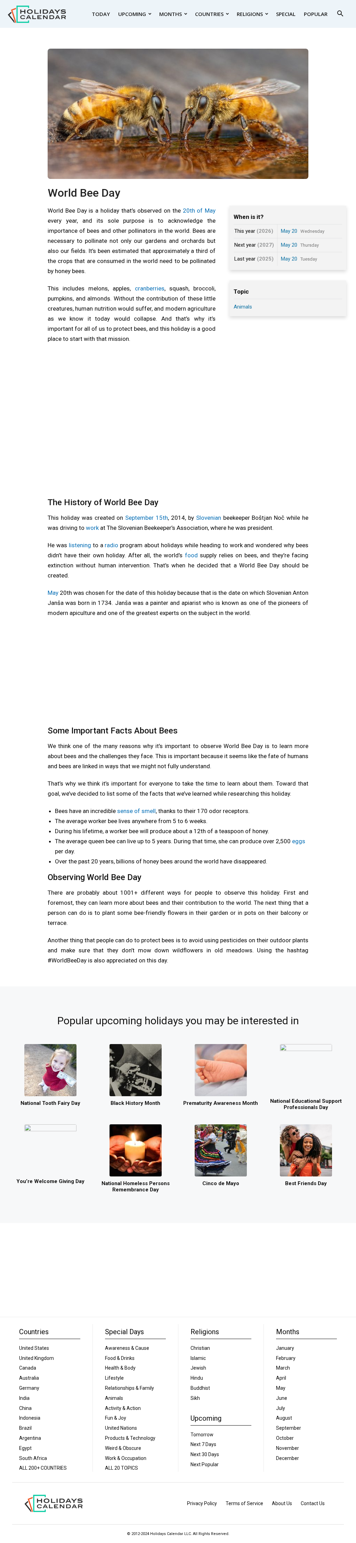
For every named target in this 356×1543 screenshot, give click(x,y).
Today (101, 13)
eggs (298, 841)
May (53, 592)
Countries (209, 13)
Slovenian (208, 517)
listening (80, 545)
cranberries (149, 288)
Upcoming (132, 13)
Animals (243, 307)
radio (111, 545)
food (191, 555)
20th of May (199, 210)
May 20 (289, 231)
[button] (340, 14)
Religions (250, 13)
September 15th (146, 517)
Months (170, 13)
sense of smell (136, 810)
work (92, 527)
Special (286, 13)
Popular (315, 13)
